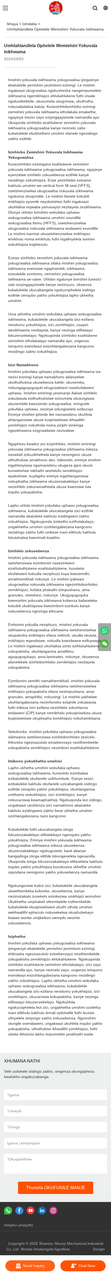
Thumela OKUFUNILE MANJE (55, 1187)
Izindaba (29, 24)
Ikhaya (12, 24)
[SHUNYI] (104, 630)
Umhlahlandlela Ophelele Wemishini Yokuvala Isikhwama (55, 29)
